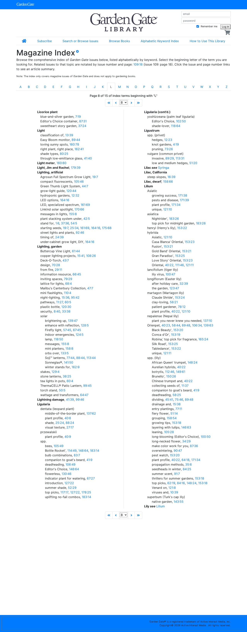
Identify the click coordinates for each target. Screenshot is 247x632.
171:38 (182, 195)
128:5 (85, 325)
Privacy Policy (68, 623)
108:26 (91, 256)
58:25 (177, 395)
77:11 (178, 409)
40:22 (169, 265)
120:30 (66, 307)
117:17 (64, 492)
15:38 (177, 404)
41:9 (89, 460)
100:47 (170, 274)
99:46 (80, 399)
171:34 (175, 205)
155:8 (73, 214)
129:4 (55, 372)
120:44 (71, 191)
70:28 (56, 265)
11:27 (59, 302)
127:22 (69, 483)
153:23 (190, 242)
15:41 (80, 256)
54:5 (74, 223)
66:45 (77, 274)
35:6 (188, 464)
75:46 (179, 399)
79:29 (68, 279)
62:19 (171, 483)
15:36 (65, 297)
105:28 (169, 432)
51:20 (193, 163)
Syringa (163, 167)
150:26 (171, 376)
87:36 (194, 446)
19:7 (95, 177)
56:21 (174, 302)
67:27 (91, 478)
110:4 (67, 293)
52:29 (72, 488)
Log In (225, 26)
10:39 (174, 492)
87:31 (83, 121)
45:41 (169, 399)
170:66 (79, 209)
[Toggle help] (79, 54)
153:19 (175, 334)
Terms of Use (103, 623)
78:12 (182, 307)
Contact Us (33, 623)
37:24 (82, 126)
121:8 (172, 488)
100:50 (206, 437)
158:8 (69, 348)
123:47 (174, 288)
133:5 (65, 353)
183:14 (94, 450)
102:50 (181, 121)
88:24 (70, 423)
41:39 (70, 399)
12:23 (168, 140)
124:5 (80, 334)
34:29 (186, 441)
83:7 (77, 455)
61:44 (76, 251)
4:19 (176, 144)
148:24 (192, 362)
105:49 (58, 446)
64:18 (185, 460)
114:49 (72, 450)
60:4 (70, 381)
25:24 (59, 423)
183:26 (174, 219)
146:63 (186, 427)
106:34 (197, 325)
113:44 (91, 358)
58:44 (176, 325)
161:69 (85, 205)
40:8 (67, 418)
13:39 (69, 135)
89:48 (186, 325)
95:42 (75, 297)
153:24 (180, 297)
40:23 (166, 325)
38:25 (67, 376)
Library (90, 5)
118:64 (175, 126)
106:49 (70, 464)
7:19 (78, 116)
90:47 (178, 450)
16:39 (171, 177)
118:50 (58, 339)
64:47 (84, 395)
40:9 (67, 437)
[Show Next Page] (131, 102)
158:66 (168, 181)
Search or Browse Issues (80, 41)
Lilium (160, 506)
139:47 (73, 321)
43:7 (66, 260)
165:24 (203, 339)
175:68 (107, 228)
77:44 (70, 358)
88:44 (80, 358)
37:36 (65, 223)
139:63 (208, 325)
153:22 (182, 228)
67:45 (77, 330)
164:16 (64, 200)
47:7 (90, 288)
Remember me (208, 26)
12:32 (75, 195)
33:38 (66, 311)
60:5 (68, 302)
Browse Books (119, 41)
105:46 (79, 181)
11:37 (185, 386)
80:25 (64, 154)
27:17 (70, 427)
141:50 (68, 362)
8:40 (57, 311)
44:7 (85, 186)
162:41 (79, 149)
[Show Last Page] (138, 102)
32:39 (183, 283)
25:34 (74, 228)
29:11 (58, 270)
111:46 (179, 265)
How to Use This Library (207, 41)
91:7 (177, 474)
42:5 (86, 219)
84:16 (181, 483)
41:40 (88, 158)
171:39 (184, 200)
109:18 (138, 64)
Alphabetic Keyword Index (160, 41)
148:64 (83, 450)
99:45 (87, 386)
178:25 (86, 492)
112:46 (169, 372)
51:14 (174, 413)
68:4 (68, 283)
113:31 (180, 158)
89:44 (76, 140)
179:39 (75, 167)
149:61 (180, 372)
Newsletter (123, 5)
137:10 (207, 321)
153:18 (176, 423)
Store (155, 5)
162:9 (76, 367)
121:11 (190, 265)
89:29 (169, 158)
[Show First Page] (109, 102)
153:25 (180, 256)
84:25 (187, 469)
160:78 (74, 144)
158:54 (172, 418)
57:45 (67, 330)
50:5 (62, 390)
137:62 (91, 413)
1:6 (57, 223)
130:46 (66, 474)
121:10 (167, 209)
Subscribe (44, 41)
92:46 (80, 232)
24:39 (59, 237)
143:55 (179, 501)
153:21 (168, 246)
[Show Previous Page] (116, 102)
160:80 (61, 163)
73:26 (169, 149)
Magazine (54, 5)
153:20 (178, 330)
